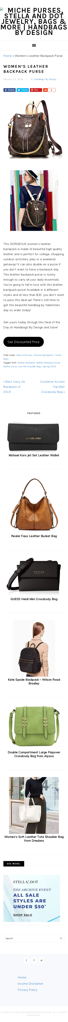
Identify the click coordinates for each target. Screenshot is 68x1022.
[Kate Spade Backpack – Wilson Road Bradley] (34, 675)
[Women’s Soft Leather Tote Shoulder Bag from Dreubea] (34, 833)
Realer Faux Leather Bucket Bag (34, 536)
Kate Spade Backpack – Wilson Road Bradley (34, 681)
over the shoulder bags (30, 366)
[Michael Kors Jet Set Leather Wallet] (34, 451)
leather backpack (26, 362)
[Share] (45, 90)
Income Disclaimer (30, 983)
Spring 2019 (49, 366)
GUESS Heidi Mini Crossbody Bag (34, 599)
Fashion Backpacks (44, 355)
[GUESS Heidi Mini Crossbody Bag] (34, 595)
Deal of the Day (24, 355)
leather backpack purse (48, 362)
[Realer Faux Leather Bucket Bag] (34, 532)
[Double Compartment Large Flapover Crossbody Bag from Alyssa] (34, 748)
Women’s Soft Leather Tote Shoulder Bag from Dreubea (34, 838)
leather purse (10, 366)
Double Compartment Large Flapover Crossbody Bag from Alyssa (34, 754)
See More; (14, 864)
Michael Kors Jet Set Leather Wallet (34, 455)
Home (7, 56)
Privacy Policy (27, 990)
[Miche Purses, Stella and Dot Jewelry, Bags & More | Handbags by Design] (34, 32)
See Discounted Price (23, 342)
